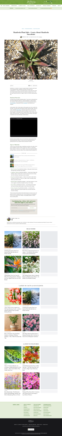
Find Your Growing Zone (47, 405)
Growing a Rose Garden (37, 410)
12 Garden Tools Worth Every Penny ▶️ (45, 8)
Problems (54, 5)
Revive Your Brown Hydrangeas (33, 8)
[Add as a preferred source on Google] (31, 429)
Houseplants (38, 5)
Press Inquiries (26, 412)
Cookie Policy (45, 424)
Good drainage (13, 103)
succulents (25, 103)
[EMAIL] (12, 219)
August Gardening (6, 5)
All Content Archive (27, 415)
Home (23, 28)
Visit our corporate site (44, 433)
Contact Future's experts (23, 424)
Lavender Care (36, 412)
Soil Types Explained (46, 412)
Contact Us (25, 407)
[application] (23, 127)
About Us (25, 405)
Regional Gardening (47, 5)
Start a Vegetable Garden (47, 415)
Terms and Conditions (32, 424)
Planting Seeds (45, 407)
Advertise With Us (26, 410)
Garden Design (14, 5)
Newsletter (35, 85)
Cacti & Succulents (36, 28)
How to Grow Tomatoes (37, 407)
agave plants (18, 109)
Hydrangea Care (36, 405)
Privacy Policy (39, 424)
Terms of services (21, 210)
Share (12, 85)
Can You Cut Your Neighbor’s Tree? (20, 8)
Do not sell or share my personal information (31, 426)
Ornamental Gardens (28, 28)
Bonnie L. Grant (14, 218)
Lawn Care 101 (45, 410)
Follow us (31, 85)
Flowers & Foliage (22, 5)
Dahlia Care (35, 415)
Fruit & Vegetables (30, 5)
